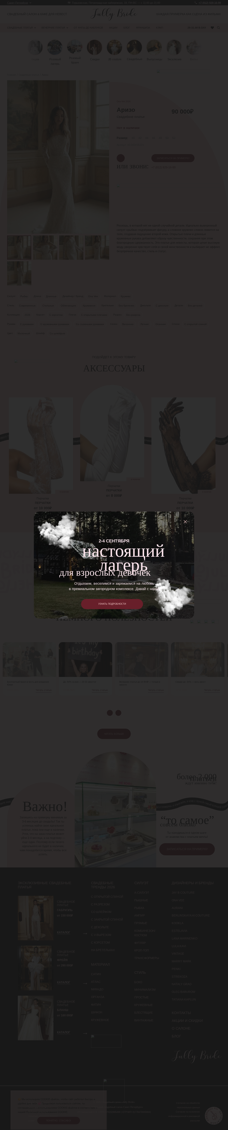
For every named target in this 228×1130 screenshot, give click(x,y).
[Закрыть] (185, 521)
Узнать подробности (112, 604)
